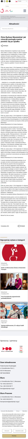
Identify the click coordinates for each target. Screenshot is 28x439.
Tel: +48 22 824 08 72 (6, 383)
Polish (19, 1)
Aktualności (12, 16)
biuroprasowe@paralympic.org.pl (9, 401)
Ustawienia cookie (19, 430)
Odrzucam (7, 430)
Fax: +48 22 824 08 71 (6, 386)
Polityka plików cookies (18, 426)
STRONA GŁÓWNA (5, 16)
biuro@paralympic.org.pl (7, 388)
